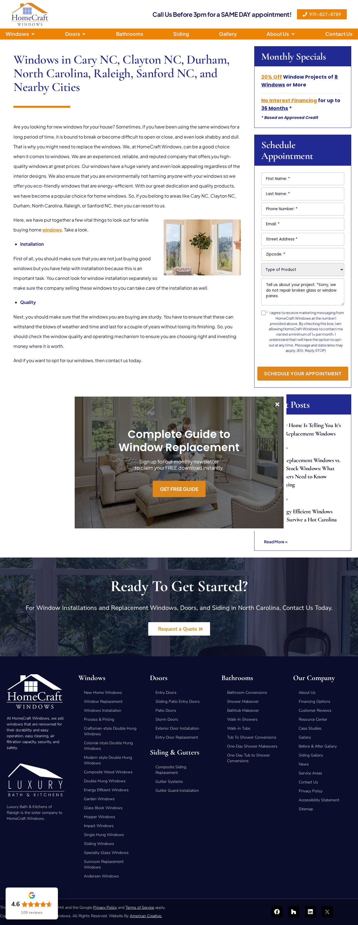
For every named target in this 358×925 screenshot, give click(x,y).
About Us (307, 692)
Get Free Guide (179, 489)
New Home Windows (103, 692)
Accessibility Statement (319, 800)
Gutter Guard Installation (177, 790)
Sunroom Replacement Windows (104, 864)
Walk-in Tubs (238, 728)
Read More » (276, 541)
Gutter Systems (169, 781)
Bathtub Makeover (243, 710)
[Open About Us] (292, 34)
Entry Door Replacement (177, 737)
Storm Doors (167, 719)
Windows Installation (102, 710)
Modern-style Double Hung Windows (108, 760)
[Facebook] (276, 911)
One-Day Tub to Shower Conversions (248, 758)
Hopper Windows (99, 816)
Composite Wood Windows (108, 772)
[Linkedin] (310, 911)
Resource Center (313, 719)
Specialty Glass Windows (106, 852)
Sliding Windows (99, 843)
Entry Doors (166, 692)
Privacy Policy (321, 358)
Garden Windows (99, 799)
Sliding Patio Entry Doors (178, 701)
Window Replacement (103, 701)
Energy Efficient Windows (106, 790)
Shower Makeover (243, 701)
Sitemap (306, 809)
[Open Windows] (32, 34)
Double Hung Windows (105, 781)
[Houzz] (293, 911)
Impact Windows (99, 825)
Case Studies (310, 728)
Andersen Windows (101, 876)
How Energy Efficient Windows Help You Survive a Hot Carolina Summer (300, 519)
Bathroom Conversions (247, 692)
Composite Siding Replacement (171, 769)
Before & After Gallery (318, 746)
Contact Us (308, 782)
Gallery (305, 737)
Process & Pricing (99, 719)
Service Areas (310, 773)
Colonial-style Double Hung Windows (108, 745)
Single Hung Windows (104, 834)
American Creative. (146, 916)
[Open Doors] (83, 34)
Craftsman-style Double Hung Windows (110, 731)
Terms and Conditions (291, 358)
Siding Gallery (311, 755)
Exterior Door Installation (177, 728)
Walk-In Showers (242, 719)
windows (52, 230)
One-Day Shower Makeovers (252, 746)
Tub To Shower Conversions (251, 737)
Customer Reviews (315, 710)
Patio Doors (166, 710)
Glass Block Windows (103, 808)
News (304, 764)
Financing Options (314, 701)
